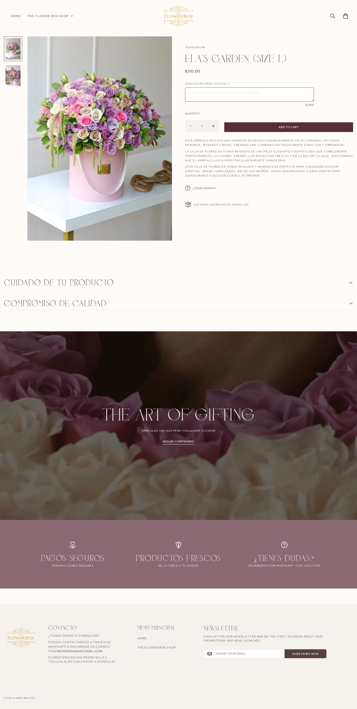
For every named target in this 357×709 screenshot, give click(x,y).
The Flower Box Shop (48, 16)
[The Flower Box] (178, 16)
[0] (345, 16)
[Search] (332, 16)
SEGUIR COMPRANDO (178, 441)
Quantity (192, 113)
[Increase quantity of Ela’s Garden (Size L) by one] (213, 126)
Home (16, 16)
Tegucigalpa (195, 47)
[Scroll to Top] (347, 680)
